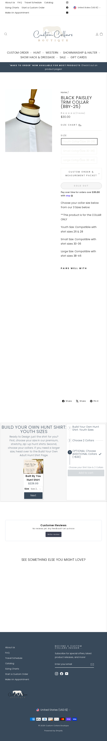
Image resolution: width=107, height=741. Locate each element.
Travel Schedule (33, 2)
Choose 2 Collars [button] (83, 440)
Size (64, 135)
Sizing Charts (12, 7)
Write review (53, 534)
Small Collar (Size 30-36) (79, 151)
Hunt (37, 52)
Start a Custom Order (33, 7)
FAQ (20, 2)
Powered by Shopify (53, 730)
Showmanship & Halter (80, 52)
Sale (63, 57)
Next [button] (33, 495)
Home (64, 92)
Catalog (48, 2)
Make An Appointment (17, 12)
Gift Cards (79, 57)
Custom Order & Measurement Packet (81, 173)
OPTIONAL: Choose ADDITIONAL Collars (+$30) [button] (84, 454)
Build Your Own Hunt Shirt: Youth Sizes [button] (85, 428)
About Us (10, 2)
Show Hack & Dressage (38, 57)
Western (52, 52)
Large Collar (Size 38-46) (79, 160)
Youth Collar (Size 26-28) (79, 141)
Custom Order (18, 52)
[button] (86, 428)
